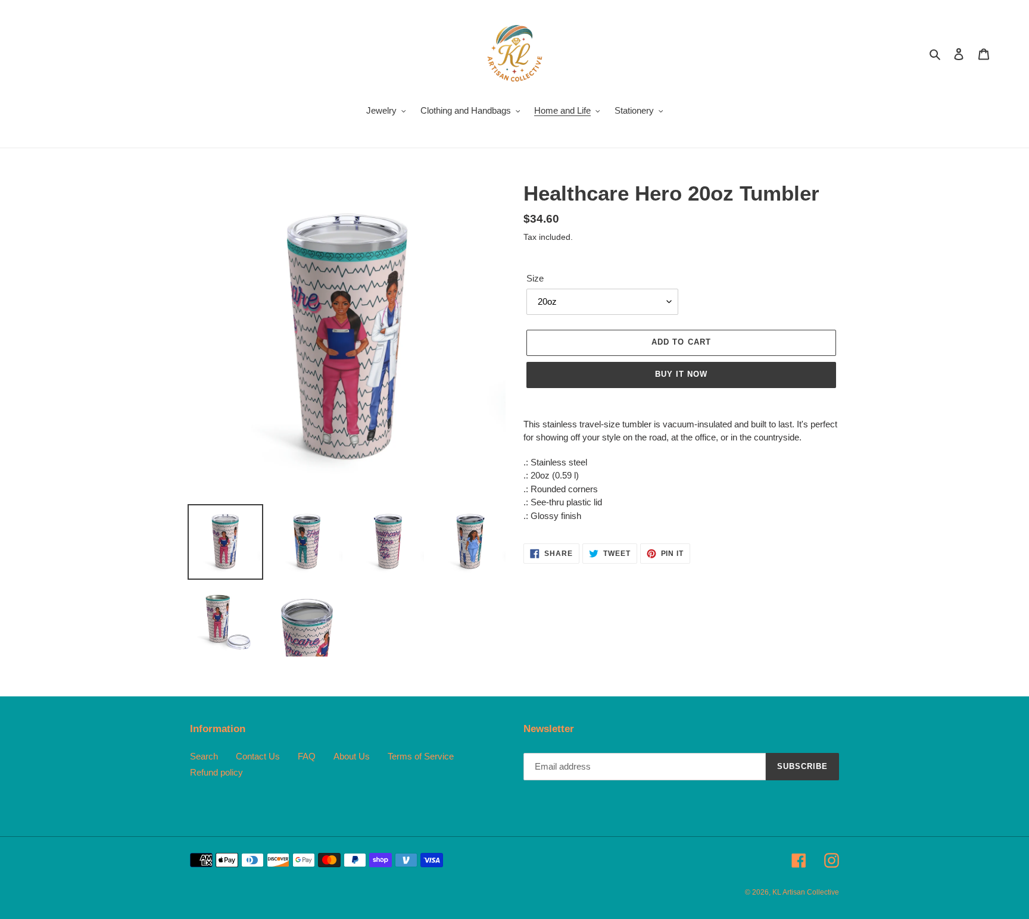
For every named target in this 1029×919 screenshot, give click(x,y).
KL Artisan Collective (805, 892)
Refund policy (216, 772)
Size (535, 278)
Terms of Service (421, 756)
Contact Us (258, 756)
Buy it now (681, 374)
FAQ (307, 756)
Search (204, 756)
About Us (351, 756)
